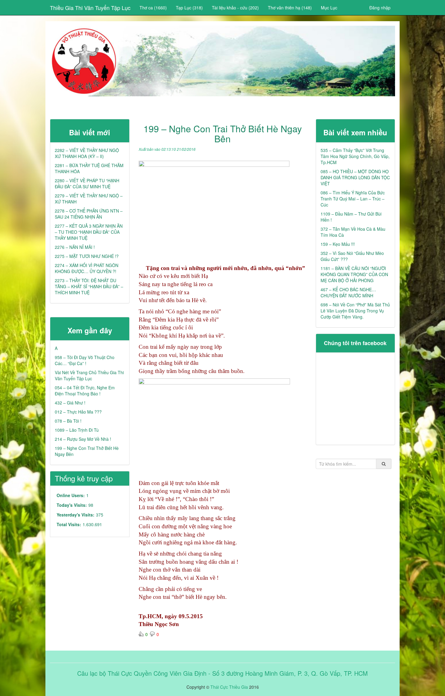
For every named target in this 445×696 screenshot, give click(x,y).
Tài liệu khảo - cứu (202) (235, 8)
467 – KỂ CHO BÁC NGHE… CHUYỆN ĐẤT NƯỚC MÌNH (348, 292)
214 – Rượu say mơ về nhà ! (83, 439)
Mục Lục (329, 8)
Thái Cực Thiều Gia (229, 687)
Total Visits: (69, 524)
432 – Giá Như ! (70, 403)
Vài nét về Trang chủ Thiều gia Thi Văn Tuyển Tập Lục (89, 375)
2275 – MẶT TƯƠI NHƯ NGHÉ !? (87, 256)
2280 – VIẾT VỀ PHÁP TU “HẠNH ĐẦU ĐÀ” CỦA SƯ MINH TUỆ (87, 183)
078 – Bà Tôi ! (68, 421)
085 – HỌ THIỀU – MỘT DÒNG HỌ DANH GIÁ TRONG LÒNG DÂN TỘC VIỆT (355, 177)
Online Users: (71, 495)
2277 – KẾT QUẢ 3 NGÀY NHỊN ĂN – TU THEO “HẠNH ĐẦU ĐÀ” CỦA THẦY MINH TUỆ (89, 232)
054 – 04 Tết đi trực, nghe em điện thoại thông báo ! (85, 390)
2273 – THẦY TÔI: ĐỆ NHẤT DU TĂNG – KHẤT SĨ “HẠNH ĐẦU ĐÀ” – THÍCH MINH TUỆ (89, 286)
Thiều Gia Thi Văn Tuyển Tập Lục (90, 8)
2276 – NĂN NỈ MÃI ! (75, 247)
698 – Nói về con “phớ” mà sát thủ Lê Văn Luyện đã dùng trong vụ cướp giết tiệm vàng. (355, 311)
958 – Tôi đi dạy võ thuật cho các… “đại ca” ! (84, 360)
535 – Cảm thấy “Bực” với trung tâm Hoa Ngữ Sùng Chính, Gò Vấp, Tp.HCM (355, 156)
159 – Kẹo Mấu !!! (338, 244)
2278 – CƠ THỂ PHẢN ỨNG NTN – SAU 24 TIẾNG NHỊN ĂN (89, 214)
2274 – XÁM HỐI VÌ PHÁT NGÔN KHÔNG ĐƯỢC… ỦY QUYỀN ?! (86, 268)
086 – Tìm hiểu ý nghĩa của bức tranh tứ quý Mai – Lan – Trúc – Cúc (353, 199)
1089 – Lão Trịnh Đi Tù (77, 430)
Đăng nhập (380, 8)
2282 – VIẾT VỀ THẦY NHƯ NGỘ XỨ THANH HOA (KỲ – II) (87, 153)
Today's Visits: (72, 505)
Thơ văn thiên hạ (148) (290, 8)
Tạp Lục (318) (189, 8)
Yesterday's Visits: (75, 515)
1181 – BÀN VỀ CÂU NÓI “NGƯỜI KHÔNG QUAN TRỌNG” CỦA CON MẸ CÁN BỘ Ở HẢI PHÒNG (354, 274)
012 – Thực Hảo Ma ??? (78, 412)
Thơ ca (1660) (153, 8)
